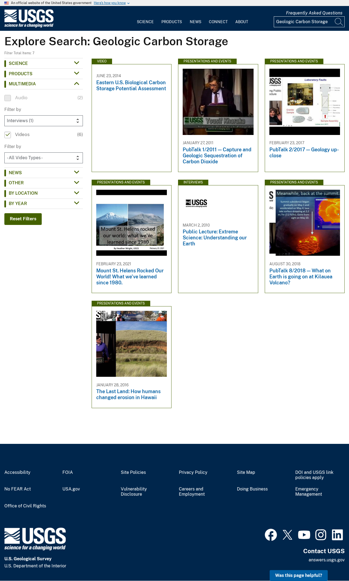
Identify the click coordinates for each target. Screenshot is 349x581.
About (241, 22)
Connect (218, 22)
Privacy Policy (193, 472)
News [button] (15, 172)
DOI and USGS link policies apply (314, 475)
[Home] (28, 26)
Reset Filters (23, 218)
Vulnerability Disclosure (134, 492)
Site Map (246, 472)
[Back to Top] (329, 561)
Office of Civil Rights (25, 506)
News (195, 22)
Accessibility (17, 472)
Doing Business (252, 489)
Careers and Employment (192, 492)
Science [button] (18, 63)
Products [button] (20, 73)
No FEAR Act (17, 489)
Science (145, 22)
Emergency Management (308, 492)
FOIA (67, 472)
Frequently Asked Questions (314, 13)
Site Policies (133, 472)
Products (171, 22)
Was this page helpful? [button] (298, 575)
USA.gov (71, 489)
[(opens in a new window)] (271, 534)
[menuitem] (145, 18)
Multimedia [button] (22, 83)
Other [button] (16, 182)
